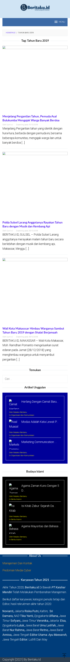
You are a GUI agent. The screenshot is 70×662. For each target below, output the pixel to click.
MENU (62, 22)
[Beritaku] (35, 7)
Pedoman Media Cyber (16, 570)
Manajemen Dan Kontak (17, 563)
